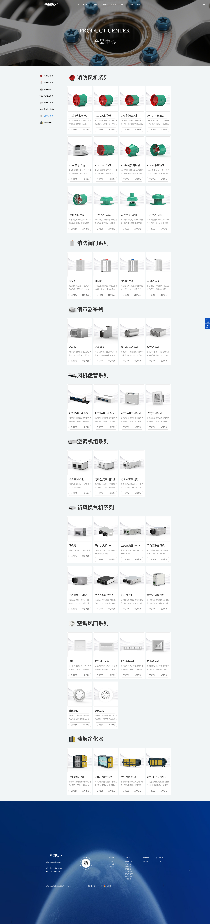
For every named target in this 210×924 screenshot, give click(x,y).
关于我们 (111, 857)
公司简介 (111, 861)
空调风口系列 (128, 876)
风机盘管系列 (128, 869)
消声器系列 (128, 866)
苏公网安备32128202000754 (112, 886)
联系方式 (161, 861)
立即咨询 (85, 130)
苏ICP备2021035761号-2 (97, 886)
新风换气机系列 (129, 874)
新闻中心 (146, 857)
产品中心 (127, 857)
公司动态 (145, 861)
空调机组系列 (128, 871)
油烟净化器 (128, 879)
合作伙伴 (111, 866)
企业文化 (111, 864)
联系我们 (161, 857)
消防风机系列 (128, 861)
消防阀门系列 (128, 864)
